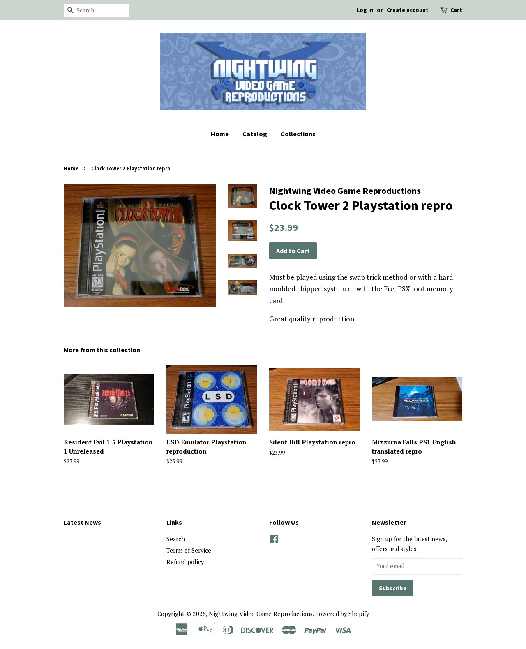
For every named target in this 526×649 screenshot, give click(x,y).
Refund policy (185, 562)
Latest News (82, 522)
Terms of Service (188, 550)
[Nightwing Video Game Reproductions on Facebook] (274, 540)
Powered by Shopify (342, 614)
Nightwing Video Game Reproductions (261, 614)
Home (220, 134)
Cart (456, 10)
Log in (365, 10)
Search (175, 539)
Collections (298, 134)
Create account (408, 10)
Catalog (254, 134)
